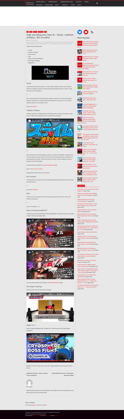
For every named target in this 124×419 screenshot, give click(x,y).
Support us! (65, 4)
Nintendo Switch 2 (40, 1)
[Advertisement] (62, 16)
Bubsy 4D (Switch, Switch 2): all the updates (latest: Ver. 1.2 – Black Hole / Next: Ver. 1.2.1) (87, 281)
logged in (34, 405)
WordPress (48, 415)
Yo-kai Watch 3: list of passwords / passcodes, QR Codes (90, 144)
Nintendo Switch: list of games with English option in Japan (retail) (91, 58)
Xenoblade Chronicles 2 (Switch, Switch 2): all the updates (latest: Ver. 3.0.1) (89, 112)
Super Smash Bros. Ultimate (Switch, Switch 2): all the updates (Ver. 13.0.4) (90, 179)
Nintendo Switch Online (67, 1)
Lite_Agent (35, 40)
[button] (46, 2)
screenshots (40, 31)
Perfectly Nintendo (36, 415)
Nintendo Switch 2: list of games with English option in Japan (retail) (90, 166)
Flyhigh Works (45, 43)
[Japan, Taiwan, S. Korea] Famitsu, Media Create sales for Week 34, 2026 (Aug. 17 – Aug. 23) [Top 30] (87, 270)
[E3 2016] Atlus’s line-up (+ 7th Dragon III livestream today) (62, 374)
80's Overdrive (43, 42)
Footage (35, 31)
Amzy (55, 42)
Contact (73, 4)
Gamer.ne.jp (34, 169)
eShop (31, 31)
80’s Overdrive (34, 189)
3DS (27, 31)
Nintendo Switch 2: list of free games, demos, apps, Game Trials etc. (90, 73)
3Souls (29, 42)
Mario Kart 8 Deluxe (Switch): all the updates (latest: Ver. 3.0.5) (90, 51)
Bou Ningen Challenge (30, 43)
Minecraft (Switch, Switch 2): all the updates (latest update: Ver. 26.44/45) (90, 86)
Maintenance (39, 4)
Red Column (61, 43)
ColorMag (57, 415)
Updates (87, 1)
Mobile (57, 4)
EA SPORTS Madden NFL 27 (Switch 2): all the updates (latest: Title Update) (90, 106)
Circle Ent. (37, 43)
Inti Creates (51, 43)
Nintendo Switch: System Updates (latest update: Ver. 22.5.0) (90, 80)
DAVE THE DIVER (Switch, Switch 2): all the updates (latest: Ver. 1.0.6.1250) (89, 159)
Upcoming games (49, 4)
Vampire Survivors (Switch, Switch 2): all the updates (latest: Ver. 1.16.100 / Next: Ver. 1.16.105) (87, 227)
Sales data (78, 1)
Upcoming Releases (49, 165)
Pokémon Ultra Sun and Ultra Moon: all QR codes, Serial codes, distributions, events (90, 173)
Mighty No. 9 (56, 43)
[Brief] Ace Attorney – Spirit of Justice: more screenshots (37, 374)
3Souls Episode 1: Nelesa (35, 42)
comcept (41, 43)
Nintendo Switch (53, 1)
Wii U (45, 31)
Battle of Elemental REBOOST (68, 42)
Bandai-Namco (59, 42)
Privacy (79, 4)
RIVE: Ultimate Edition (68, 43)
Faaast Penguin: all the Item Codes (86, 232)
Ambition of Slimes (49, 42)
